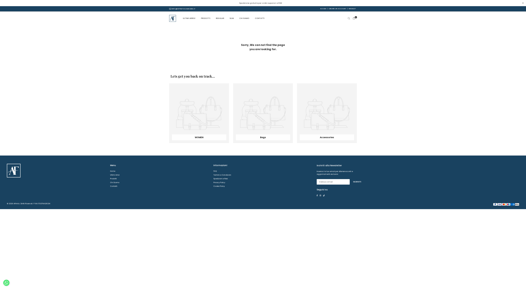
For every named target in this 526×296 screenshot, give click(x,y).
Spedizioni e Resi (220, 178)
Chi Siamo (114, 182)
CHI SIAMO (244, 18)
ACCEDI (323, 9)
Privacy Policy (219, 182)
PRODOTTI (205, 18)
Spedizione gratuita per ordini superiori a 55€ (260, 3)
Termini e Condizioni (222, 175)
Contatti (113, 186)
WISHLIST (352, 9)
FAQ (215, 171)
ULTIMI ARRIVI (189, 18)
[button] (6, 283)
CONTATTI (260, 18)
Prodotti (113, 178)
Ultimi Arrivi (115, 175)
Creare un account (337, 9)
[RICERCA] (348, 18)
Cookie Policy (219, 186)
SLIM (232, 18)
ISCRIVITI (357, 182)
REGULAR (220, 18)
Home (112, 171)
